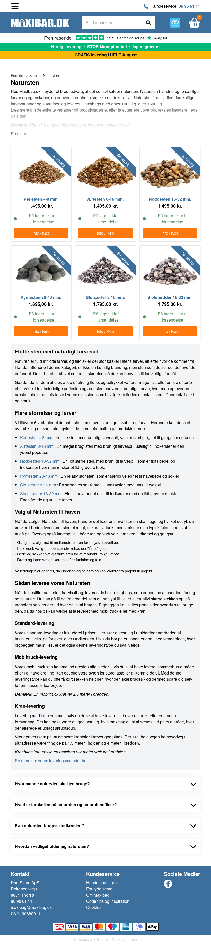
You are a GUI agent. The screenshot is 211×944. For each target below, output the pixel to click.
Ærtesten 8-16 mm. (37, 446)
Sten (33, 75)
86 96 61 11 (189, 6)
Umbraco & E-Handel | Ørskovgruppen (105, 939)
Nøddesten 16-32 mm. (40, 461)
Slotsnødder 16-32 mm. (41, 493)
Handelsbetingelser (104, 883)
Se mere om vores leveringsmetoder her (51, 760)
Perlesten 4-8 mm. (36, 437)
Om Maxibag (97, 895)
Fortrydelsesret (99, 889)
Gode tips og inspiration (107, 901)
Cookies (93, 907)
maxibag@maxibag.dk (31, 907)
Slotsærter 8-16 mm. (38, 485)
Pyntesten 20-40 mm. (39, 476)
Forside (17, 75)
